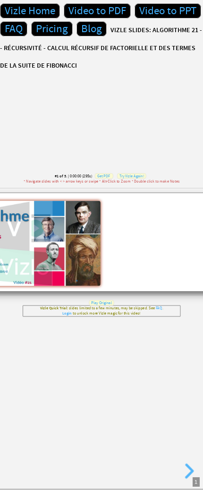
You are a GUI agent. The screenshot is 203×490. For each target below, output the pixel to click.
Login (67, 313)
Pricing (52, 29)
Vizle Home (30, 11)
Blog (91, 29)
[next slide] (187, 471)
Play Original (101, 303)
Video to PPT (167, 11)
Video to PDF (97, 11)
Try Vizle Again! (131, 176)
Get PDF (103, 176)
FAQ (14, 29)
